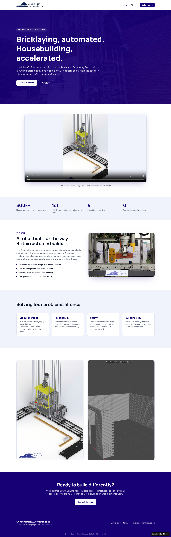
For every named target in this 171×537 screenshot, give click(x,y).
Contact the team (85, 502)
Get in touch (147, 5)
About (133, 5)
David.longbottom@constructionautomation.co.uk (133, 523)
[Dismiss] (167, 534)
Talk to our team (26, 83)
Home (124, 5)
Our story (45, 83)
